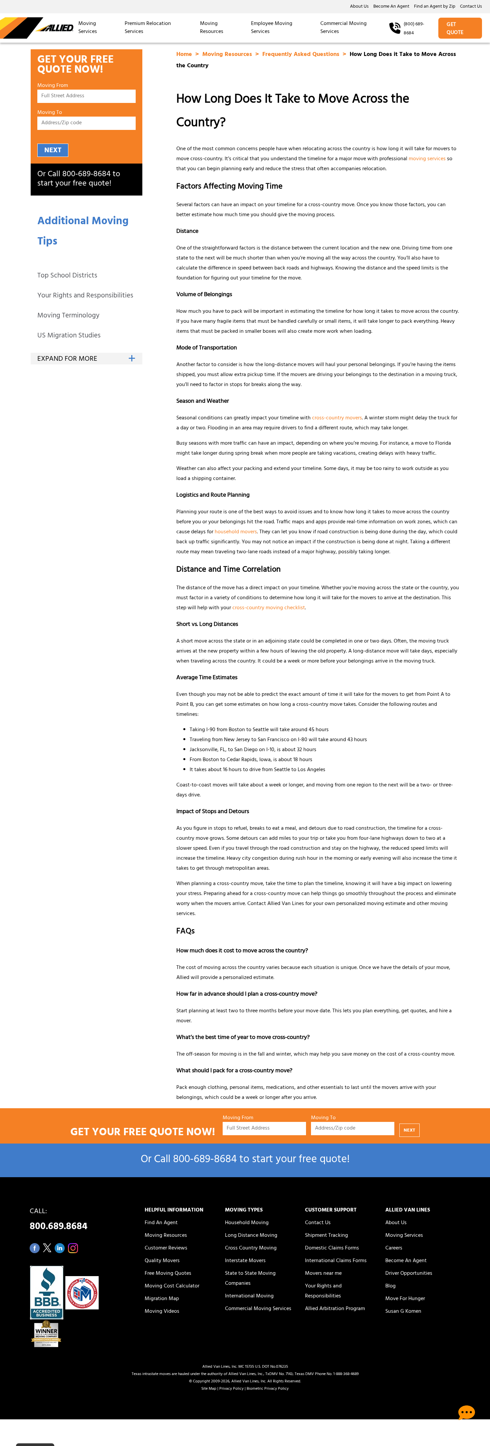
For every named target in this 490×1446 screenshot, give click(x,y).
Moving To (49, 113)
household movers (236, 532)
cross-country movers (337, 418)
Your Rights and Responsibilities (85, 296)
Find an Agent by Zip (434, 7)
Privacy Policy (231, 1389)
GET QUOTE (455, 29)
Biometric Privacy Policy (268, 1389)
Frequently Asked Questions (301, 55)
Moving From (52, 86)
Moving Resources (211, 28)
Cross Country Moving (251, 1248)
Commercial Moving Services (343, 28)
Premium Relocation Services (148, 28)
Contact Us (471, 7)
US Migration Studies (69, 336)
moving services (427, 159)
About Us (359, 7)
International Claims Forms (336, 1261)
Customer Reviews (166, 1248)
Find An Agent (161, 1223)
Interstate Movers (245, 1261)
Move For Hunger (405, 1299)
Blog (390, 1286)
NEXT (52, 151)
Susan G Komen (403, 1312)
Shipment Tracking (326, 1236)
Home (185, 55)
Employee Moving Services (271, 28)
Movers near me (323, 1274)
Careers (393, 1248)
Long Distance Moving (251, 1236)
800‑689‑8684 (86, 175)
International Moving (249, 1296)
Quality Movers (162, 1261)
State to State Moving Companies (250, 1279)
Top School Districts (67, 276)
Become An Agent (391, 7)
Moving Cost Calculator (172, 1286)
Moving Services (87, 28)
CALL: (58, 1220)
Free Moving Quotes (168, 1274)
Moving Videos (162, 1312)
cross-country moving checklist (268, 608)
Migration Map (162, 1299)
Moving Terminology (68, 316)
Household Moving (247, 1223)
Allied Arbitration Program (335, 1309)
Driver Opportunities (408, 1274)
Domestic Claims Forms (332, 1248)
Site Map (208, 1389)
